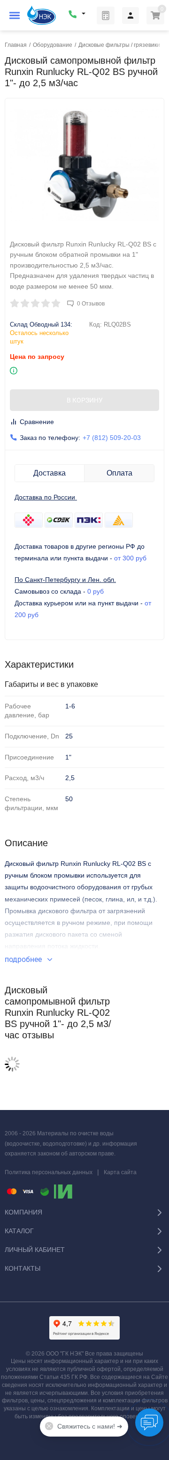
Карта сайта (120, 1172)
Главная (16, 45)
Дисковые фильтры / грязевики (119, 45)
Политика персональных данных (48, 1172)
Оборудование (52, 45)
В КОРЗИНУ (85, 400)
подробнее (24, 959)
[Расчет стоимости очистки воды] (106, 15)
